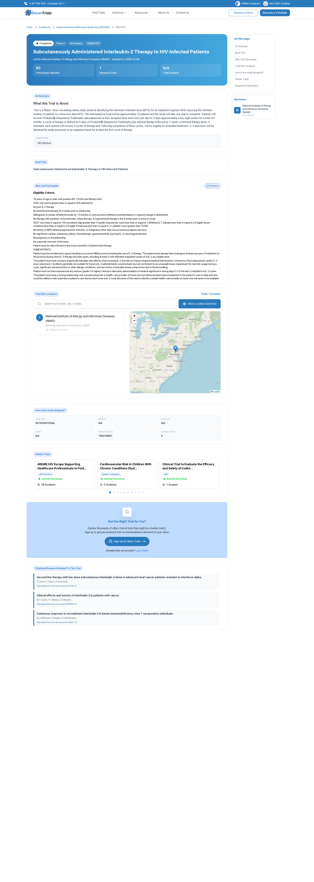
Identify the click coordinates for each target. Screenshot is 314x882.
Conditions (44, 27)
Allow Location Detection (202, 303)
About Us (163, 12)
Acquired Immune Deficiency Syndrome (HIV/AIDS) (83, 27)
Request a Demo (243, 12)
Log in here (141, 550)
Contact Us (182, 12)
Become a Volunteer (275, 12)
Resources (141, 12)
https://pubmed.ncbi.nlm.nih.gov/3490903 (55, 604)
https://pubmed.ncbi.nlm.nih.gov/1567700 (55, 586)
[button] (175, 348)
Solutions (118, 12)
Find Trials (98, 12)
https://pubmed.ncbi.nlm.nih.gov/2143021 (55, 622)
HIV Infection (44, 143)
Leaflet (216, 391)
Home (30, 27)
